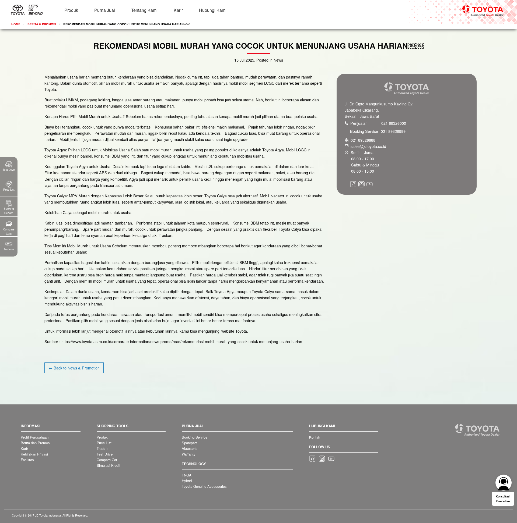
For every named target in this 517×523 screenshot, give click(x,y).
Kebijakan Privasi (34, 454)
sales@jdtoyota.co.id (368, 146)
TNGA (186, 475)
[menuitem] (71, 7)
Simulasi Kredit (108, 465)
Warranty (188, 454)
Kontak (314, 437)
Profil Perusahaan (34, 437)
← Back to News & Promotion (74, 368)
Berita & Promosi (41, 24)
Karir (178, 10)
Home (15, 24)
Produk (71, 10)
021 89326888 (363, 140)
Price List (104, 442)
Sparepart (189, 442)
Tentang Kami (144, 10)
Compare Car (107, 459)
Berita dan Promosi (36, 442)
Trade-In (103, 448)
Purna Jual (104, 10)
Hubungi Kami (212, 10)
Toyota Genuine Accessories (204, 486)
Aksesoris (189, 448)
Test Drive (105, 454)
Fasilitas (27, 459)
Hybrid (187, 480)
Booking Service (378, 131)
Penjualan (378, 123)
